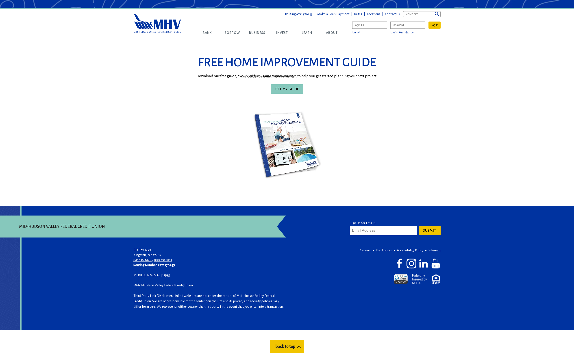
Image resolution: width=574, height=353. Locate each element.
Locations (373, 14)
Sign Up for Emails (363, 223)
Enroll (356, 32)
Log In (434, 25)
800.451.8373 (163, 260)
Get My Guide (288, 90)
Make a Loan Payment (333, 14)
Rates (358, 14)
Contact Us (392, 14)
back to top (285, 346)
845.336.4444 (142, 260)
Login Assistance (402, 32)
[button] (207, 33)
